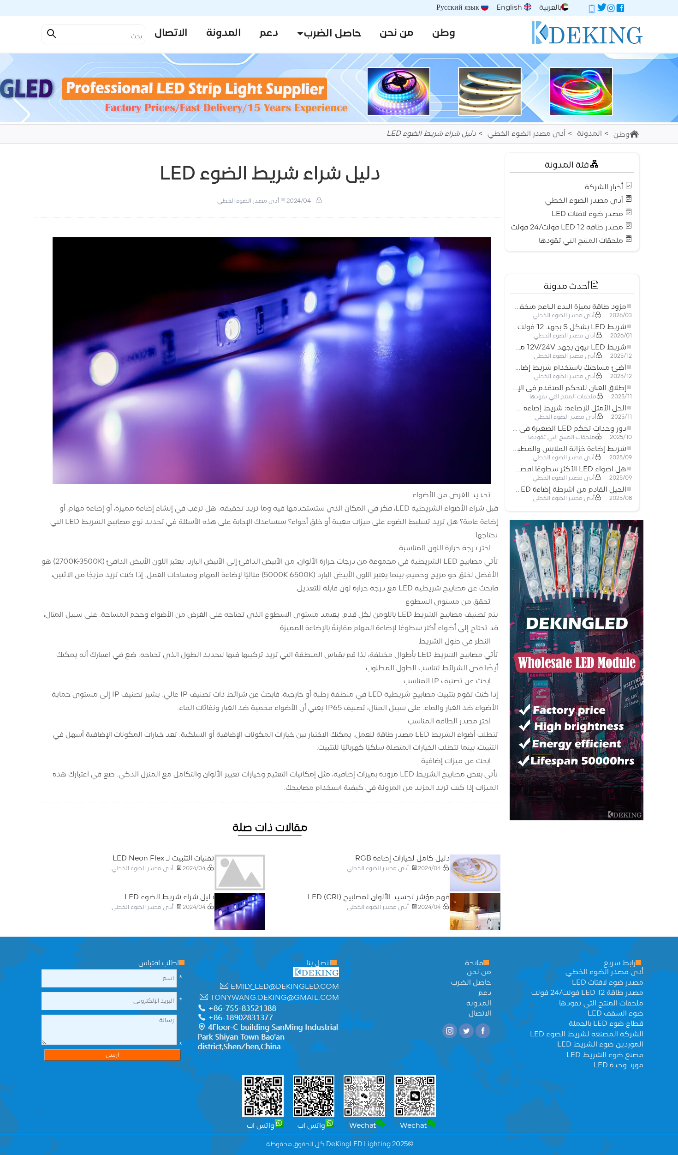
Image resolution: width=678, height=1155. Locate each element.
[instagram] (611, 9)
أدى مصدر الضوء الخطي (526, 134)
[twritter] (602, 9)
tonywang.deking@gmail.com (274, 998)
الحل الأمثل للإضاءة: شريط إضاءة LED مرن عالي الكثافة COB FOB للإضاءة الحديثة (569, 408)
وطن (621, 134)
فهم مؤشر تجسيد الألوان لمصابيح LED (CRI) (379, 897)
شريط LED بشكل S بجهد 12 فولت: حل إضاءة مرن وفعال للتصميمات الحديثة (569, 327)
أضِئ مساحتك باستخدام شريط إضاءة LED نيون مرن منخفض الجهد (569, 368)
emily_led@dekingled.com (285, 987)
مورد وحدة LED (618, 1065)
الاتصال (480, 1013)
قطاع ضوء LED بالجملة (606, 1024)
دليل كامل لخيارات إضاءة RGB (402, 858)
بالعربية (550, 8)
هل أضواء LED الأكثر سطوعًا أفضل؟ (569, 469)
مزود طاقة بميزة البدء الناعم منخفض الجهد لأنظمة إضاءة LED (569, 307)
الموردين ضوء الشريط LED (600, 1044)
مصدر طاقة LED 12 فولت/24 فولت (567, 227)
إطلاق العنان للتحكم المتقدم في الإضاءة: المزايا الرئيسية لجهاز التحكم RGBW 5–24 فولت (569, 388)
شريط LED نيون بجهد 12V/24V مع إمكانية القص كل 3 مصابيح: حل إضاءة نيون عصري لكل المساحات (569, 347)
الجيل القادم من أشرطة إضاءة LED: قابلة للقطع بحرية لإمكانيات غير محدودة (569, 489)
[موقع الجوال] (591, 9)
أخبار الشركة (604, 187)
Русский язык (458, 8)
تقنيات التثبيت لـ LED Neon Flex (163, 858)
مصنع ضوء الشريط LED (604, 1055)
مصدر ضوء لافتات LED (587, 214)
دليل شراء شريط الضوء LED (169, 897)
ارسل (112, 1055)
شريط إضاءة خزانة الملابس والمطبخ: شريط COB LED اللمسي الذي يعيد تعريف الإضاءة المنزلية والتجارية (569, 449)
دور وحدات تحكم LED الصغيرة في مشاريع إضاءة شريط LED (569, 429)
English (510, 8)
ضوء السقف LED (615, 1013)
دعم (484, 993)
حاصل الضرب (471, 983)
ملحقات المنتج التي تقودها (581, 241)
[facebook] (620, 9)
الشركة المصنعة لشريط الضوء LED (586, 1034)
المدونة (589, 134)
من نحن (479, 972)
